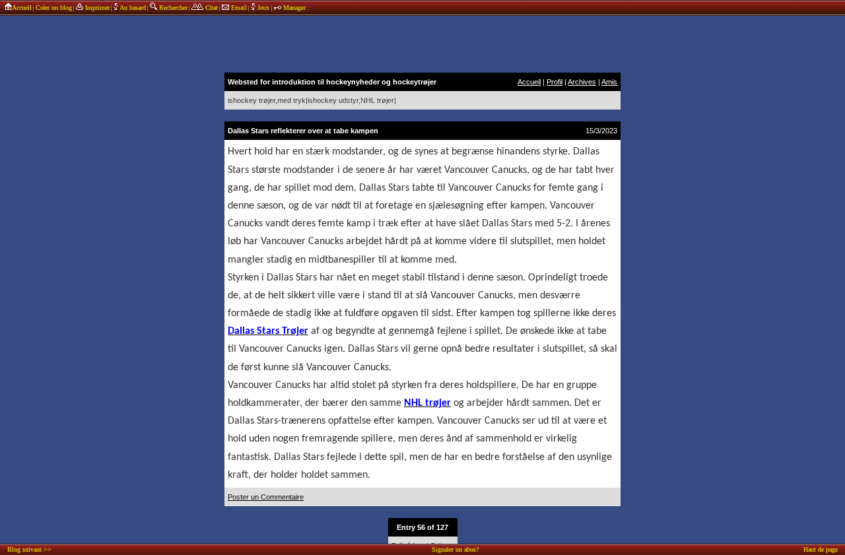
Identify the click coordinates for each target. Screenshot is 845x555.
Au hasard (132, 7)
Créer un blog (54, 7)
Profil (554, 82)
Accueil (22, 7)
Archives (582, 82)
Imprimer (96, 7)
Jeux (263, 7)
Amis (609, 82)
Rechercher (172, 7)
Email (238, 7)
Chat (210, 7)
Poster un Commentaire (266, 497)
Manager (293, 7)
